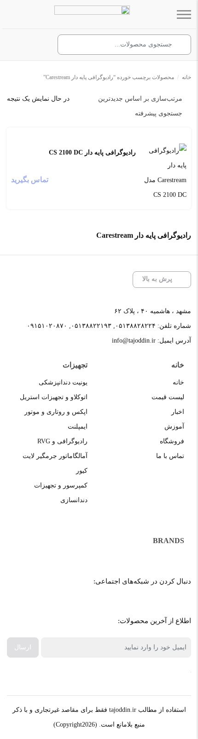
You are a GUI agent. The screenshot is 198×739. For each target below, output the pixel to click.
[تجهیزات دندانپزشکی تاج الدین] (92, 14)
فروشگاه (172, 441)
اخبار (177, 411)
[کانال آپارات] (146, 604)
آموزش (174, 426)
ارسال (22, 647)
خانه (186, 77)
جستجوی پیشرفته (158, 113)
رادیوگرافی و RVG (62, 441)
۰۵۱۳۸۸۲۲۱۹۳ (91, 325)
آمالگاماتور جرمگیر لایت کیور (55, 463)
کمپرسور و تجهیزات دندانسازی (60, 493)
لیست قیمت (167, 397)
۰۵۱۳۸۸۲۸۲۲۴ (135, 325)
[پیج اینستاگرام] (105, 604)
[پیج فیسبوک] (167, 604)
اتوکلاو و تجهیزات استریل (53, 397)
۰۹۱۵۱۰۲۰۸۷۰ (47, 325)
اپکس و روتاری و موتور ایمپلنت (55, 419)
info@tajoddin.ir (134, 340)
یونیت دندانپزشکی (63, 382)
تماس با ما (170, 456)
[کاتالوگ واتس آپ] (125, 604)
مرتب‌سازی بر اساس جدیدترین (140, 98)
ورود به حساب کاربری (37, 45)
